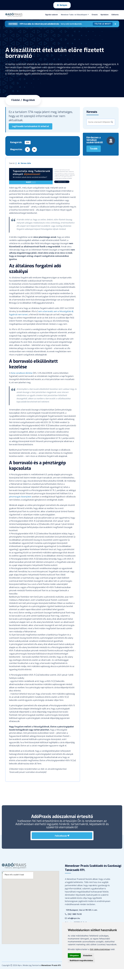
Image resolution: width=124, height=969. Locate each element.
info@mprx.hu (74, 918)
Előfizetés (115, 15)
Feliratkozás (61, 836)
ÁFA (27, 143)
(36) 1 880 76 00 (75, 914)
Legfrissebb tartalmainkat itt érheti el (30, 126)
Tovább (93, 148)
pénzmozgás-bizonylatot (20, 496)
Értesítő (95, 15)
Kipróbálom (104, 15)
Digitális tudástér (51, 15)
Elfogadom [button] (74, 955)
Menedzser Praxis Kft (51, 965)
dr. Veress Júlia (24, 163)
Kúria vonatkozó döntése (22, 373)
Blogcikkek (29, 100)
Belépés (63, 5)
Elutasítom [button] (87, 955)
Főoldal (15, 100)
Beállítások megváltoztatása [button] (81, 960)
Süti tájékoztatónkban (100, 949)
